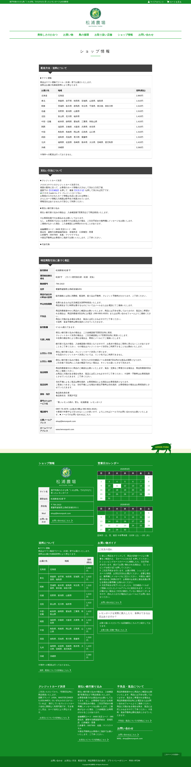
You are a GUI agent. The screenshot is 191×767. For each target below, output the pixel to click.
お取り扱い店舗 (103, 34)
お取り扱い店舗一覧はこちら (113, 630)
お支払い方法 (70, 760)
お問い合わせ (146, 34)
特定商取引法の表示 (97, 760)
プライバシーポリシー (117, 760)
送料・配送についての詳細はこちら (54, 670)
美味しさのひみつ (47, 34)
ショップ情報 (125, 34)
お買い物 (68, 34)
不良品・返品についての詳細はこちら (133, 721)
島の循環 (84, 34)
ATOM (137, 760)
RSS (131, 760)
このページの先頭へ (171, 755)
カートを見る (175, 2)
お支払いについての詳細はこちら (53, 718)
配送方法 (82, 760)
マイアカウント (157, 2)
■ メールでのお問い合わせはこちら (75, 414)
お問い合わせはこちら (61, 520)
